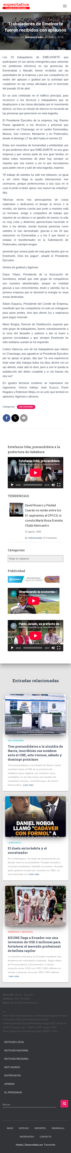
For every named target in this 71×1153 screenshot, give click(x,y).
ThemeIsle (49, 1144)
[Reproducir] (12, 485)
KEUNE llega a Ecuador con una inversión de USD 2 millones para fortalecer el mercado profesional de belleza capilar (34, 944)
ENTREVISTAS (27, 1137)
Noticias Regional (16, 1058)
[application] (35, 472)
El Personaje (13, 1092)
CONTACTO (45, 1137)
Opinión (9, 1084)
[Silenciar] (53, 485)
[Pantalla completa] (58, 485)
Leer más (28, 785)
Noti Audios (12, 1067)
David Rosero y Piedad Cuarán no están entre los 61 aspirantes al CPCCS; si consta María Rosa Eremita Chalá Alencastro (44, 515)
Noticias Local (14, 1042)
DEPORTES (40, 1128)
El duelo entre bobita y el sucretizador (27, 850)
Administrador (35, 538)
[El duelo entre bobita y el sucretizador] (35, 816)
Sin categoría (26, 407)
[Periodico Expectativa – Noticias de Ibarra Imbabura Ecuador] (17, 6)
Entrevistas (12, 1075)
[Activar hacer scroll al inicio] (64, 1146)
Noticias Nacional (16, 1050)
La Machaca (14, 843)
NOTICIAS (24, 1128)
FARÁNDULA (58, 1128)
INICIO (10, 1128)
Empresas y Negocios (20, 932)
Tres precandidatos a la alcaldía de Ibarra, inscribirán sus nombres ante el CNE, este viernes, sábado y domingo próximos (35, 753)
